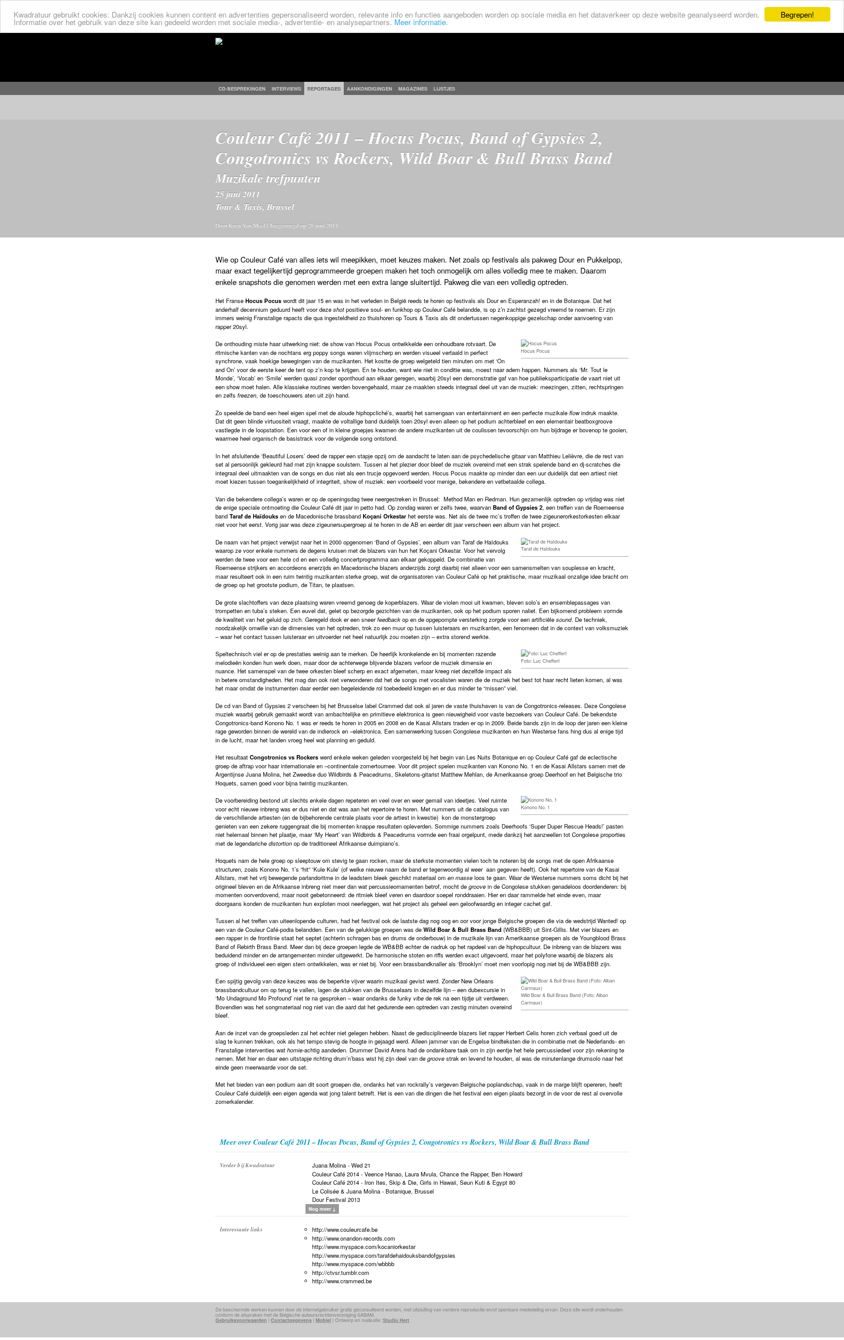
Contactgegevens (291, 1320)
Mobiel (323, 1320)
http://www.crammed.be (342, 1281)
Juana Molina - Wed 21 (341, 1165)
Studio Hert (396, 1320)
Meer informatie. (421, 22)
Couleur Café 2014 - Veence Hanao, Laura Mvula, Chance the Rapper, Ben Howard (417, 1174)
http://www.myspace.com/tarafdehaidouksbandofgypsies (383, 1255)
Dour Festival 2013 (336, 1199)
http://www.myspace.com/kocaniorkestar (363, 1246)
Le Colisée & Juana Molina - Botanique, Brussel (373, 1191)
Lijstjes (444, 88)
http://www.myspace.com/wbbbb (353, 1264)
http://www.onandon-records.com (353, 1238)
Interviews (286, 88)
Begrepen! (797, 14)
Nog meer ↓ (322, 1208)
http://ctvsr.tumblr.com (340, 1272)
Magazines (412, 88)
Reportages (324, 88)
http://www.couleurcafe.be (345, 1229)
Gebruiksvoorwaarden (241, 1320)
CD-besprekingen (242, 88)
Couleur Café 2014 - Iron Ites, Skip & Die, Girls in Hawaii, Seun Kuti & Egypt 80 (413, 1182)
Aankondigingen (369, 88)
